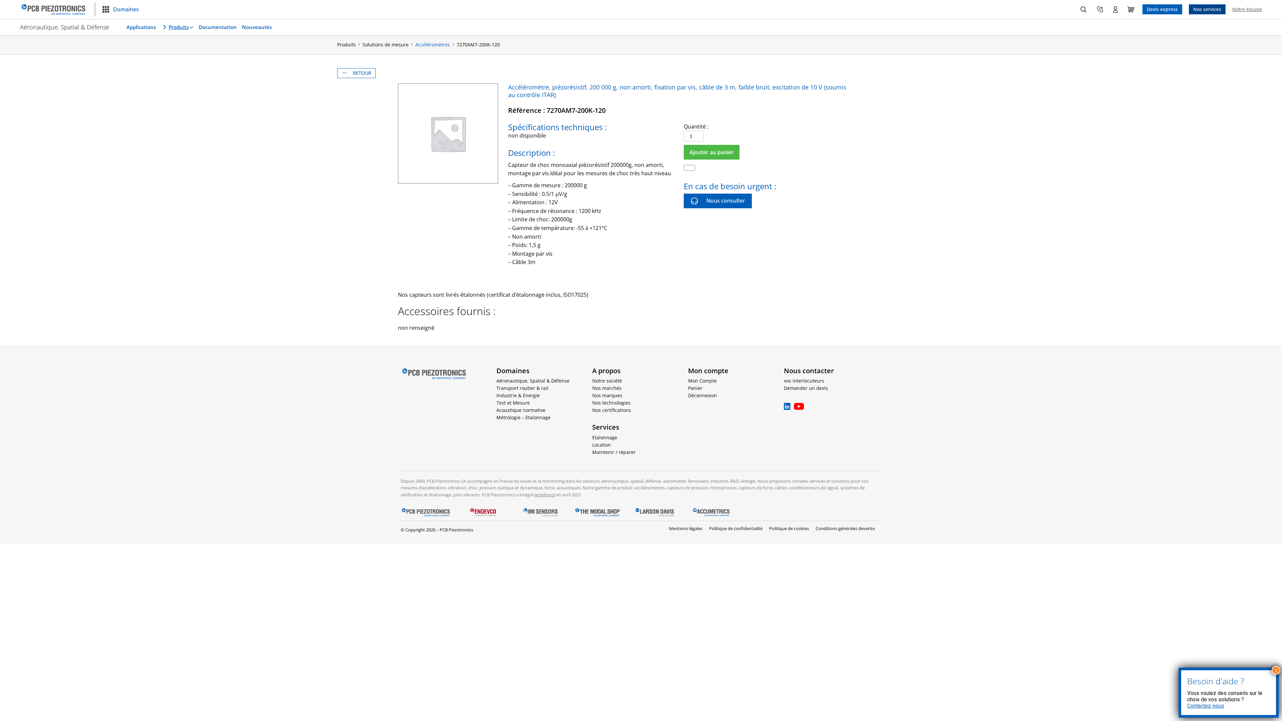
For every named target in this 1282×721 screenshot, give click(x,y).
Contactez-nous (1205, 706)
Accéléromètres (432, 44)
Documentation (218, 27)
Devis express (1162, 9)
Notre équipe (1247, 9)
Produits (179, 27)
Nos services (1207, 9)
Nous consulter (725, 200)
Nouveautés (257, 27)
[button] (120, 9)
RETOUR (362, 73)
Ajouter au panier (711, 152)
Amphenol (545, 495)
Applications (141, 27)
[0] (1131, 9)
